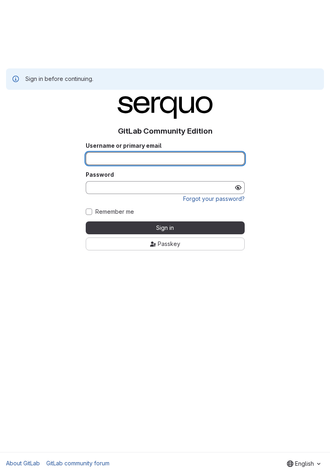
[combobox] (303, 464)
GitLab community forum (77, 463)
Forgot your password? (214, 198)
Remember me (114, 212)
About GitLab (23, 463)
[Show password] (238, 187)
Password (100, 174)
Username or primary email (123, 145)
